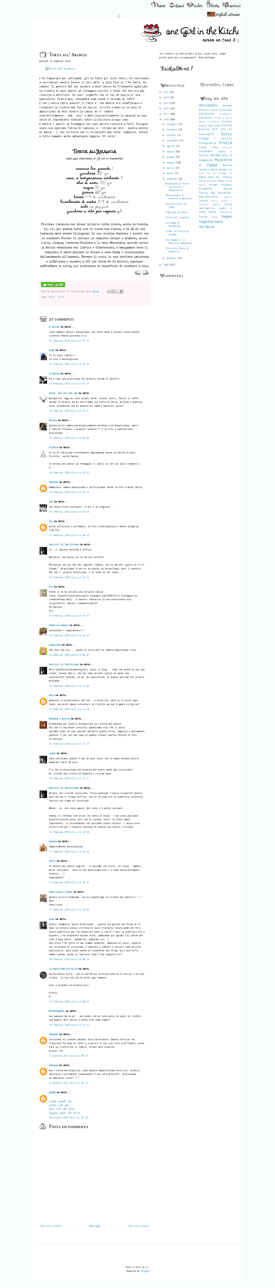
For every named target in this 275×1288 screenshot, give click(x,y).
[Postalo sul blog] (113, 291)
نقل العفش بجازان (60, 1101)
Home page (94, 1225)
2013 (166, 103)
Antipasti (208, 105)
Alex (51, 919)
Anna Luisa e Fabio (60, 891)
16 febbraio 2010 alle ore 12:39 (69, 743)
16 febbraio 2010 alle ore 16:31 (69, 778)
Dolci (52, 296)
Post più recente (50, 1225)
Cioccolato (225, 109)
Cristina (54, 326)
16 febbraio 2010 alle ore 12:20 (69, 709)
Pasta (227, 177)
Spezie (216, 204)
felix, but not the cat (63, 393)
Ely (51, 521)
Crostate (227, 121)
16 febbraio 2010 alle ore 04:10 (69, 535)
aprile (171, 167)
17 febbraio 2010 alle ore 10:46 (69, 909)
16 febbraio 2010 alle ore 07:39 (69, 635)
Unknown (53, 481)
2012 (166, 108)
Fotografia (207, 143)
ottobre (172, 135)
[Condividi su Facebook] (121, 291)
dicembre (172, 124)
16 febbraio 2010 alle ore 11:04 (69, 685)
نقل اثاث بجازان (59, 1105)
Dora (51, 695)
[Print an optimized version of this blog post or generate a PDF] (53, 286)
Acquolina (55, 644)
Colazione (206, 113)
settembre (173, 140)
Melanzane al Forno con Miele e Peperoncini (177, 186)
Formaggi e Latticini (215, 138)
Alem (51, 350)
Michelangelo (56, 1010)
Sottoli (214, 201)
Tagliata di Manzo (177, 212)
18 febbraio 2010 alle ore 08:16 (69, 959)
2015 (166, 92)
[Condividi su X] (117, 291)
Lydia (52, 753)
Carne (214, 109)
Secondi (203, 200)
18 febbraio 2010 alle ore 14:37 (69, 1024)
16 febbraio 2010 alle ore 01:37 (69, 383)
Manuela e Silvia (59, 718)
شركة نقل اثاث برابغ (62, 1108)
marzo (170, 173)
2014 (166, 97)
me (147, 1267)
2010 (166, 119)
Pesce (221, 180)
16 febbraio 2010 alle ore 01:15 (69, 340)
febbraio (172, 178)
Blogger (145, 1270)
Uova (214, 216)
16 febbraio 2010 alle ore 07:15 (69, 615)
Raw (213, 192)
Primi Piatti (220, 184)
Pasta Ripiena (207, 181)
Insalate (206, 151)
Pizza (229, 181)
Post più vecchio (138, 1225)
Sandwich (227, 197)
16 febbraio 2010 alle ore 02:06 (69, 437)
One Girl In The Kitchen (64, 544)
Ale (51, 501)
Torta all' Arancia (177, 217)
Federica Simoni (58, 625)
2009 (166, 264)
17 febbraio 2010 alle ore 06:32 (69, 882)
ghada (52, 1092)
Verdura (206, 226)
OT (230, 173)
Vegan (226, 216)
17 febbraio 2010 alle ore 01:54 (69, 851)
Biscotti (204, 109)
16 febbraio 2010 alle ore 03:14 (69, 492)
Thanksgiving (225, 212)
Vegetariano (211, 221)
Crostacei (213, 121)
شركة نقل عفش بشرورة (64, 1112)
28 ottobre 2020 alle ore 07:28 (68, 1117)
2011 (166, 113)
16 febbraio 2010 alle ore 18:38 (69, 832)
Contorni (206, 117)
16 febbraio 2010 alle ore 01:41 (69, 410)
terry (52, 860)
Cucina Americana (209, 125)
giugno (171, 156)
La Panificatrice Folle (63, 968)
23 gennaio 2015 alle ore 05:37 (68, 1082)
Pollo (202, 185)
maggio (171, 162)
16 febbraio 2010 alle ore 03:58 (69, 511)
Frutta (225, 142)
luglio (171, 151)
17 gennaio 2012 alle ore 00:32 (68, 1055)
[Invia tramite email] (109, 291)
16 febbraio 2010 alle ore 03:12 (69, 472)
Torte (61, 296)
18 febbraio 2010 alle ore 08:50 (69, 1001)
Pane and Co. (210, 177)
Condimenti (225, 113)
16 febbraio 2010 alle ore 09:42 (69, 654)
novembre (172, 129)
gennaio (172, 258)
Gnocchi (227, 147)
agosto (171, 145)
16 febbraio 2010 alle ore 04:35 (69, 577)
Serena (53, 420)
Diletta (53, 447)
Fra (51, 586)
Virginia (54, 373)
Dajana (53, 841)
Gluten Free (208, 147)
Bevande (227, 105)
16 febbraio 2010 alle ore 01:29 (69, 364)
